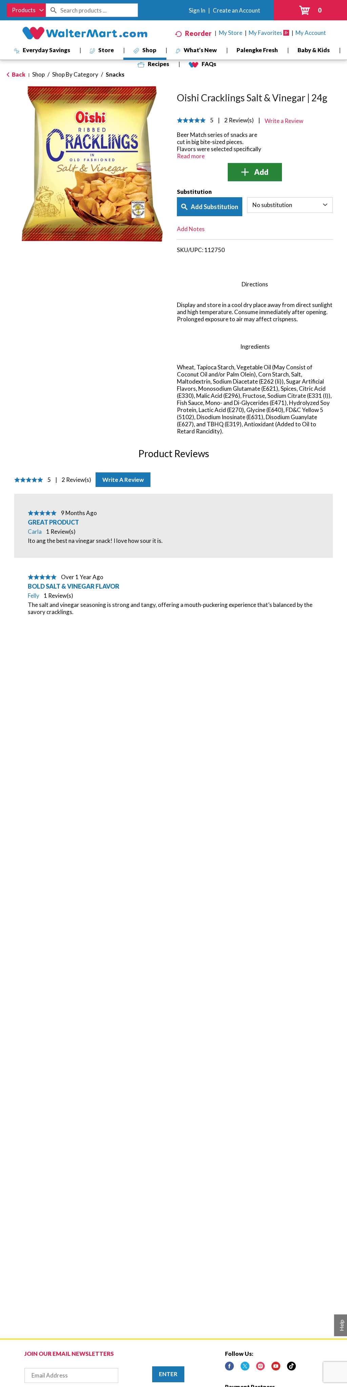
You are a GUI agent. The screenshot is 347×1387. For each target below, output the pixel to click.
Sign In (197, 10)
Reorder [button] (198, 33)
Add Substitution (214, 206)
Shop (38, 74)
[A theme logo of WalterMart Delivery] (84, 33)
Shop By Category (75, 74)
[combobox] (26, 10)
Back (18, 74)
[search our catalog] (53, 10)
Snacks (115, 74)
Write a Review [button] (284, 120)
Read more (191, 156)
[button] (255, 172)
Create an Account (236, 10)
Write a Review (123, 479)
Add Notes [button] (191, 228)
